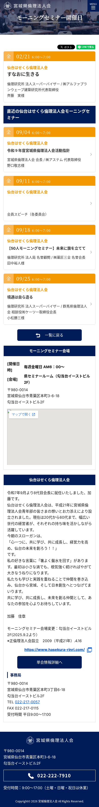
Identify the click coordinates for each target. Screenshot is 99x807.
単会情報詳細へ (49, 662)
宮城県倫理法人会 (26, 6)
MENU (93, 4)
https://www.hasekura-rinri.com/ (54, 649)
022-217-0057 (27, 702)
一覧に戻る (54, 335)
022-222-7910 (54, 775)
